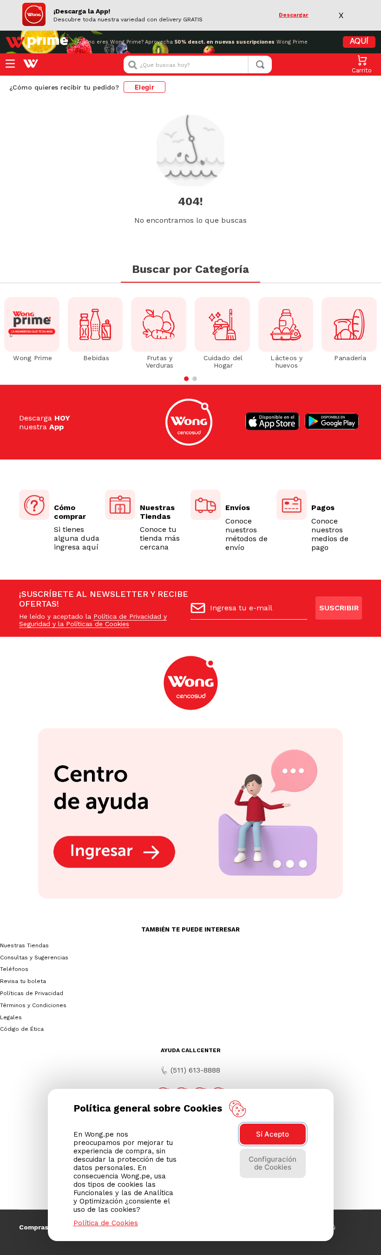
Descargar (293, 15)
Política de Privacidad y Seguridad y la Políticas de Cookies (93, 620)
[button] (186, 378)
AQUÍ (359, 41)
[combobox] (198, 64)
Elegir (144, 87)
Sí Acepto (272, 1134)
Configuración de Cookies (272, 1163)
